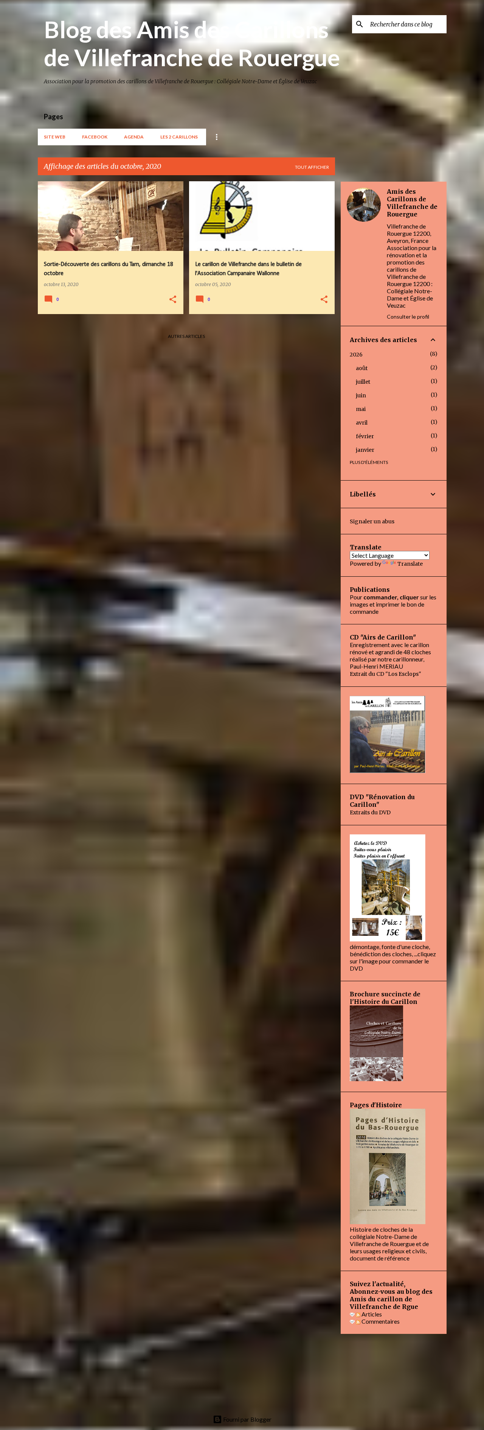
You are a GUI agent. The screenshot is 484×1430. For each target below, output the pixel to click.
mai (361, 409)
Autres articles (186, 336)
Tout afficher (312, 167)
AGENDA (134, 137)
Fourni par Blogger (246, 1419)
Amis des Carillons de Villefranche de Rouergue (412, 203)
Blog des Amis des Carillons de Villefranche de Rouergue (192, 43)
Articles (371, 1314)
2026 (356, 354)
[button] (172, 300)
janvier (365, 450)
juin (361, 395)
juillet (363, 381)
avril (362, 422)
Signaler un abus (372, 521)
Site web (54, 137)
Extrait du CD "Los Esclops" (385, 674)
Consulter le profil (408, 316)
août (362, 368)
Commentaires (380, 1321)
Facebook (94, 137)
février (365, 436)
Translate (410, 563)
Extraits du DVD (370, 812)
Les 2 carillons (179, 137)
